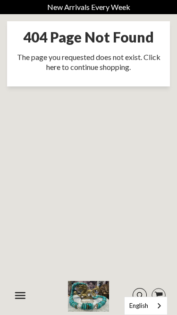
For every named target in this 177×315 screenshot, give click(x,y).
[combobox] (146, 306)
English (138, 305)
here (53, 66)
